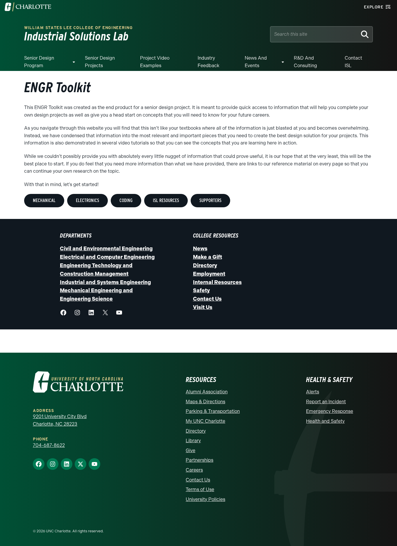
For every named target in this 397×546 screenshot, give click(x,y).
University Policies (205, 499)
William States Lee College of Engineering (78, 28)
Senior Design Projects (100, 61)
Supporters (210, 200)
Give (190, 450)
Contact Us (207, 299)
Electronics (87, 200)
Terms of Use (200, 489)
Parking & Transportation (213, 411)
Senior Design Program (39, 61)
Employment (209, 274)
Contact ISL (353, 61)
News (200, 248)
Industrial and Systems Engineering (105, 282)
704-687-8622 (49, 445)
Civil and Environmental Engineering (106, 248)
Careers (194, 470)
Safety (201, 290)
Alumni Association (207, 392)
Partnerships (199, 460)
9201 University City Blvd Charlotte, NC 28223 (60, 420)
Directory (205, 265)
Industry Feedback (208, 61)
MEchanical (44, 200)
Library (193, 440)
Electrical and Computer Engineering (107, 257)
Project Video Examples (154, 61)
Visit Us (202, 307)
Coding (126, 200)
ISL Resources (166, 200)
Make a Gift (207, 257)
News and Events (256, 61)
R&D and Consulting (305, 61)
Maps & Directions (205, 401)
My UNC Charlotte (205, 421)
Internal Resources (217, 282)
